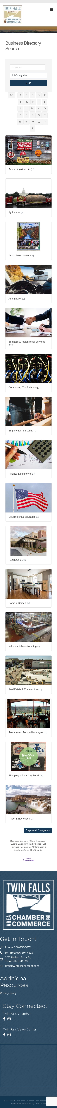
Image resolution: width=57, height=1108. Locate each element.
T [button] (45, 115)
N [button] (39, 108)
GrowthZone (41, 1103)
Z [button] (32, 128)
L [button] (26, 108)
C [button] (32, 95)
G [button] (27, 102)
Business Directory (19, 841)
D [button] (39, 95)
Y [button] (45, 121)
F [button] (21, 102)
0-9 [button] (11, 95)
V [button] (26, 121)
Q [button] (26, 115)
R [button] (33, 115)
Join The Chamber (34, 850)
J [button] (44, 102)
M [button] (32, 108)
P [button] (20, 115)
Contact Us (26, 847)
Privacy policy (8, 993)
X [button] (39, 121)
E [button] (45, 95)
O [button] (45, 108)
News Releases (37, 841)
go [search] (29, 83)
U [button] (20, 121)
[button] (38, 830)
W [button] (32, 121)
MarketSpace (34, 844)
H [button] (33, 102)
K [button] (20, 108)
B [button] (26, 95)
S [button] (39, 115)
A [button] (20, 95)
